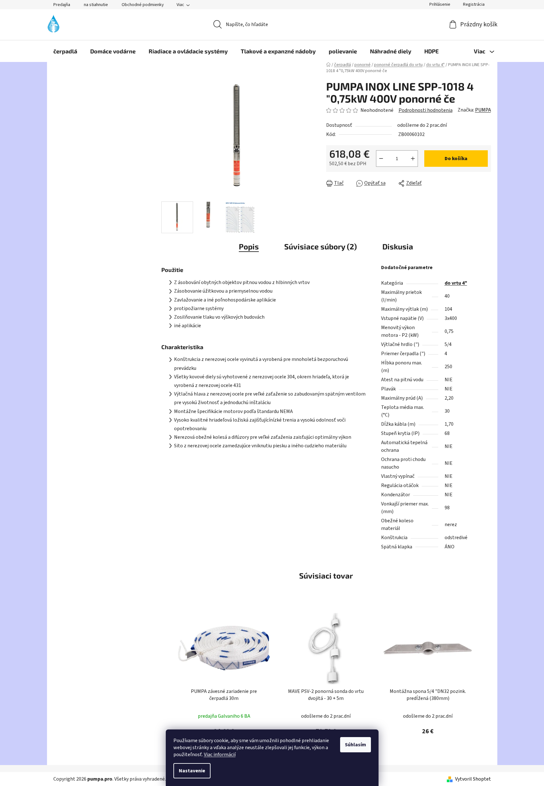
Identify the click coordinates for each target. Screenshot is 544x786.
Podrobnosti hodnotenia (426, 110)
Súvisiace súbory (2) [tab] (320, 246)
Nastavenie (192, 770)
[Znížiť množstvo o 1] (381, 158)
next (486, 679)
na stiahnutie (96, 5)
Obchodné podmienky (143, 5)
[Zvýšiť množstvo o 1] (413, 158)
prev (166, 679)
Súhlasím (355, 744)
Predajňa (61, 5)
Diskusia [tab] (397, 246)
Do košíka (456, 158)
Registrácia (474, 4)
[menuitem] (65, 51)
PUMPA (483, 109)
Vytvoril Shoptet (473, 779)
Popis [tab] (249, 246)
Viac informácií (220, 754)
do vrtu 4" (456, 283)
